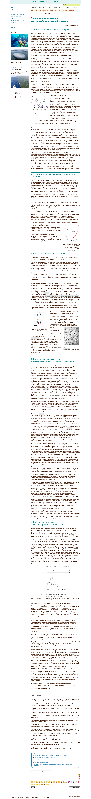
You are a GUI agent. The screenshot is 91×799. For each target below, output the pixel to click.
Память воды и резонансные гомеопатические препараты (50, 755)
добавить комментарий (75, 787)
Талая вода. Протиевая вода (17, 14)
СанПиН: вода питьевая (16, 67)
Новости (13, 24)
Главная (34, 1)
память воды (53, 10)
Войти (12, 4)
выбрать (33, 787)
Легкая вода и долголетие (41, 760)
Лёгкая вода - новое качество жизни (44, 757)
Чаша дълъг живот (39, 759)
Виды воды (13, 9)
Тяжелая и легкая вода (16, 12)
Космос (12, 29)
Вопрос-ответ (14, 22)
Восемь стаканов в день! (41, 762)
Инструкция (49, 1)
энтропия (61, 10)
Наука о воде (14, 25)
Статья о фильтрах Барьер (17, 64)
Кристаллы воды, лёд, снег (17, 16)
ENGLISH (13, 27)
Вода (12, 7)
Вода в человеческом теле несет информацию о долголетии (60, 7)
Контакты (41, 1)
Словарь (56, 1)
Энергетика (13, 18)
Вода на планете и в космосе (17, 20)
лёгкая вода (45, 10)
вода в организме (36, 10)
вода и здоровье (69, 10)
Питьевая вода (14, 10)
